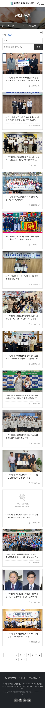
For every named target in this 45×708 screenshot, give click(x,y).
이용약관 (22, 678)
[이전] (9, 655)
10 (20, 660)
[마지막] (28, 659)
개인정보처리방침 (10, 678)
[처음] (5, 655)
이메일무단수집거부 (33, 678)
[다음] (24, 659)
